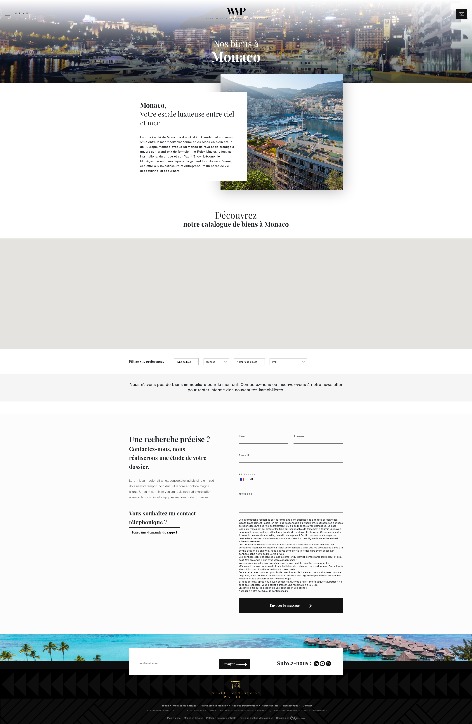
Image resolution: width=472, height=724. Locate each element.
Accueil (164, 706)
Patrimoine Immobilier (214, 706)
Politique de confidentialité (221, 717)
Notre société (270, 706)
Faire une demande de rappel (154, 532)
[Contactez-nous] (461, 14)
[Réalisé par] (297, 717)
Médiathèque (291, 706)
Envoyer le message (285, 605)
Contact (307, 706)
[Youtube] (322, 663)
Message (246, 494)
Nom (242, 437)
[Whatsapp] (328, 663)
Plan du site (174, 717)
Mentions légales (193, 717)
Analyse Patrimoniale (245, 706)
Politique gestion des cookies (256, 717)
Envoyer (229, 664)
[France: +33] (243, 479)
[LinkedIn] (316, 663)
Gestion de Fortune (185, 706)
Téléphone (247, 475)
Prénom (300, 437)
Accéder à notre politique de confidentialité (263, 590)
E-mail (244, 456)
